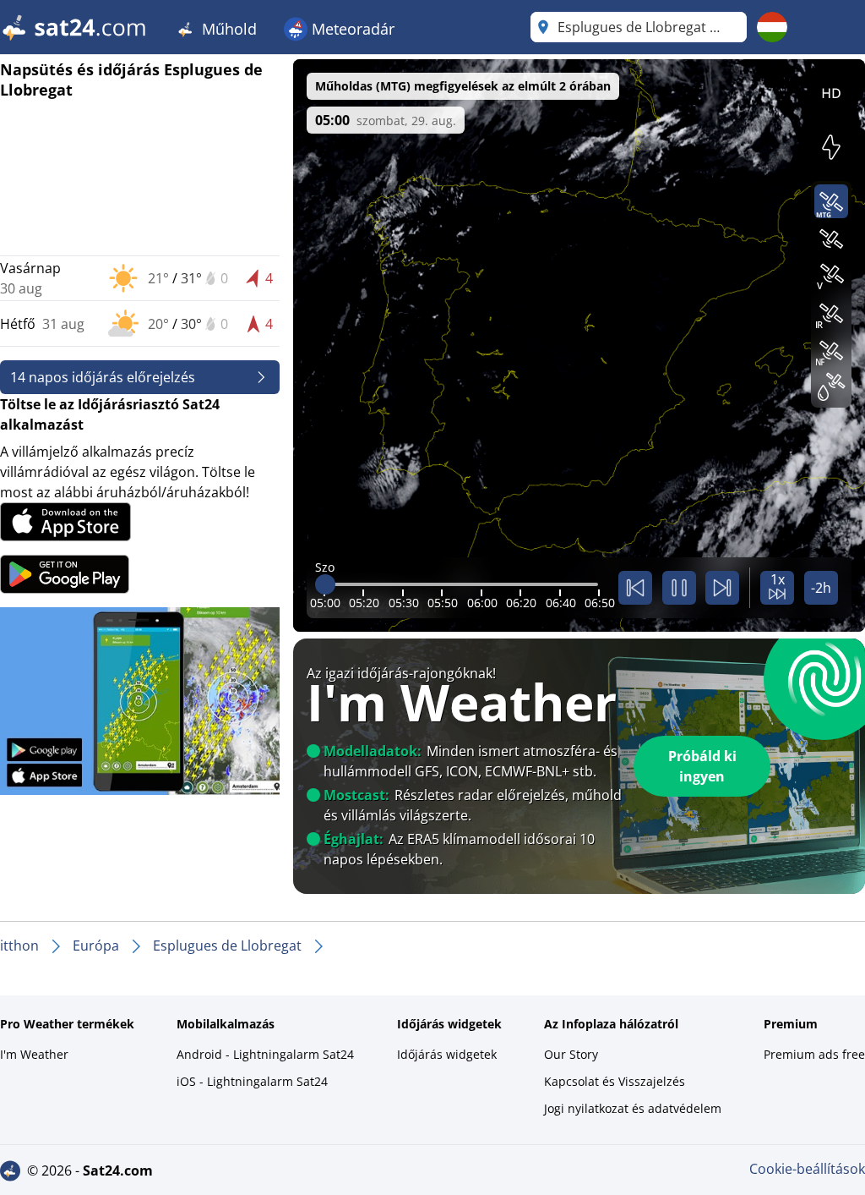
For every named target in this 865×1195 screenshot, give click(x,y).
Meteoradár (350, 29)
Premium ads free (814, 1054)
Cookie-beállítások (807, 1168)
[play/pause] (679, 588)
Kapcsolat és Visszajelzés (614, 1081)
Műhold (227, 29)
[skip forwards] (722, 588)
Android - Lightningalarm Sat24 (265, 1054)
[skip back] (635, 588)
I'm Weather (34, 1054)
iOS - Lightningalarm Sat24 (252, 1081)
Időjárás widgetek (447, 1054)
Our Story (571, 1054)
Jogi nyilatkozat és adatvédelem (632, 1108)
